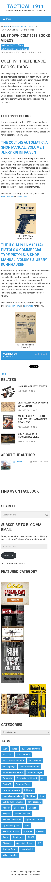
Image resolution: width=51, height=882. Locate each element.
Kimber (6, 808)
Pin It (3, 374)
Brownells (22, 196)
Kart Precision (34, 802)
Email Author (40, 461)
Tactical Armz (9, 849)
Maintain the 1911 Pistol (12, 45)
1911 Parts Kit (23, 754)
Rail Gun (40, 831)
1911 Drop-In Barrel (31, 749)
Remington (18, 837)
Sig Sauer (7, 843)
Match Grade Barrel (12, 819)
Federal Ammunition (12, 796)
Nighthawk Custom (34, 819)
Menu (8, 19)
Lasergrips (19, 808)
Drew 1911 (36, 52)
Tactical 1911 (25, 6)
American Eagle (34, 772)
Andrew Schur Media (30, 874)
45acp (14, 749)
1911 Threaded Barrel (30, 766)
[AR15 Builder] (12, 682)
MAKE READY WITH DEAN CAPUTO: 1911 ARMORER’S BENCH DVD (32, 419)
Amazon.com (7, 196)
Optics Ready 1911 (11, 825)
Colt (43, 778)
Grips (42, 796)
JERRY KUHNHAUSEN (13, 802)
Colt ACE (7, 784)
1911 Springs (9, 766)
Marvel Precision (22, 813)
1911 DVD (7, 754)
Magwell (6, 813)
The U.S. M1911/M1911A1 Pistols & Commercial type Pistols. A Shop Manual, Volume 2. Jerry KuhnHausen (24, 255)
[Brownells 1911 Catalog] (15, 716)
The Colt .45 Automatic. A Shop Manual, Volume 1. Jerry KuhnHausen (24, 147)
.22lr (5, 749)
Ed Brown (28, 790)
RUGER (31, 837)
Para (27, 825)
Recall (5, 837)
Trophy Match (27, 849)
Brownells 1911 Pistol (27, 778)
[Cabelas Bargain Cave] (15, 604)
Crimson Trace (23, 784)
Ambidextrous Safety (13, 772)
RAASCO (28, 831)
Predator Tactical (11, 831)
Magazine (33, 808)
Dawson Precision (11, 790)
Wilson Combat (10, 855)
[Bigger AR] (37, 716)
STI (39, 843)
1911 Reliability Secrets (32, 386)
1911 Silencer (35, 760)
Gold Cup (30, 796)
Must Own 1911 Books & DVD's (15, 49)
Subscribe (8, 555)
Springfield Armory (25, 843)
